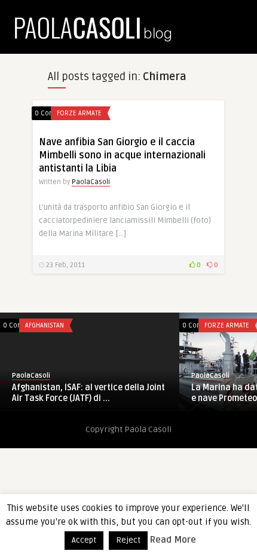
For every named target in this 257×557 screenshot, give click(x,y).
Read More (173, 539)
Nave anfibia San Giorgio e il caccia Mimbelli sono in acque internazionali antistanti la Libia (122, 155)
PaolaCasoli (91, 182)
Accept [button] (84, 540)
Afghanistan (44, 325)
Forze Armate (79, 113)
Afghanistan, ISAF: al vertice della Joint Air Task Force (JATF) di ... (88, 392)
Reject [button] (128, 540)
